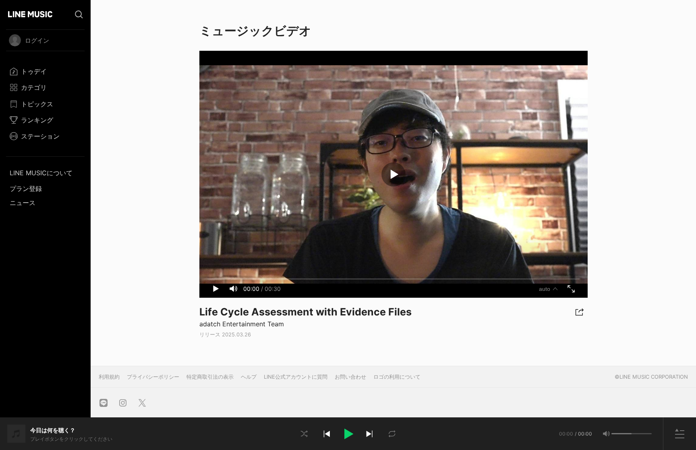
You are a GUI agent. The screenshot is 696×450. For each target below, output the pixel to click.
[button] (348, 434)
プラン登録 (26, 189)
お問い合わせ (350, 376)
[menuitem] (45, 71)
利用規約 (109, 376)
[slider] (621, 433)
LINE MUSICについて (41, 173)
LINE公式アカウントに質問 (295, 376)
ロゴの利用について (396, 376)
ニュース (22, 203)
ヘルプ (249, 376)
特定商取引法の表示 (210, 376)
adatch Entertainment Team (241, 324)
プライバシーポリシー (153, 376)
